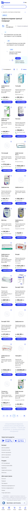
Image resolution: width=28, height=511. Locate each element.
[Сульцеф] (21, 78)
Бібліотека (4, 472)
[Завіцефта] (21, 348)
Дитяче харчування (6, 454)
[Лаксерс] (21, 111)
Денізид (3, 220)
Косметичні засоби (6, 450)
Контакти (4, 478)
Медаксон (4, 287)
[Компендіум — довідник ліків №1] (6, 2)
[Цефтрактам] (7, 179)
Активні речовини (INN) (7, 465)
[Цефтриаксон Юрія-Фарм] (7, 246)
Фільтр (24, 69)
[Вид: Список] (17, 69)
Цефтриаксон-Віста (5, 356)
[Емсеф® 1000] (21, 279)
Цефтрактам (5, 187)
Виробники (4, 467)
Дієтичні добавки (5, 447)
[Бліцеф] (21, 246)
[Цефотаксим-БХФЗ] (21, 383)
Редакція (4, 481)
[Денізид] (7, 212)
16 (24, 415)
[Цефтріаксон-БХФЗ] (7, 78)
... (20, 415)
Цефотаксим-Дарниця (5, 119)
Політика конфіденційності (8, 488)
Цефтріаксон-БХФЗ (5, 86)
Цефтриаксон (19, 187)
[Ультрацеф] (7, 145)
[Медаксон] (7, 279)
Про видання (4, 483)
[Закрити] (24, 503)
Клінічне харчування (6, 452)
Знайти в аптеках (7, 102)
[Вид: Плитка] (14, 69)
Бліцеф (17, 254)
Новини (3, 490)
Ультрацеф (4, 153)
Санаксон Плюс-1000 (4, 392)
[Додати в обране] (11, 74)
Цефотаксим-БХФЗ (19, 392)
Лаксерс (17, 119)
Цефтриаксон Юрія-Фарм (5, 255)
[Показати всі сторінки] (25, 12)
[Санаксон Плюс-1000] (7, 383)
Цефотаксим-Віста (19, 153)
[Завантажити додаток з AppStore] (20, 440)
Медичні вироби (5, 457)
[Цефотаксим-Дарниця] (7, 111)
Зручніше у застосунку (14, 503)
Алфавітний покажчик (7, 470)
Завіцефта (18, 356)
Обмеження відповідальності (8, 485)
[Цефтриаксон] (21, 179)
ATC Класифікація (6, 463)
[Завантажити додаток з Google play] (7, 440)
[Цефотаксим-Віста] (21, 145)
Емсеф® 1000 (19, 287)
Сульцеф (18, 86)
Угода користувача (6, 492)
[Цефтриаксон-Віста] (7, 348)
